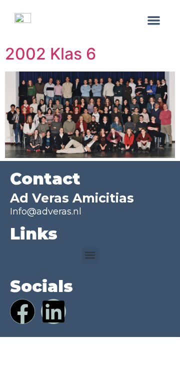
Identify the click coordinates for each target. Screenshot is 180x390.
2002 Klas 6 (50, 54)
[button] (154, 20)
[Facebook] (22, 311)
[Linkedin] (53, 311)
